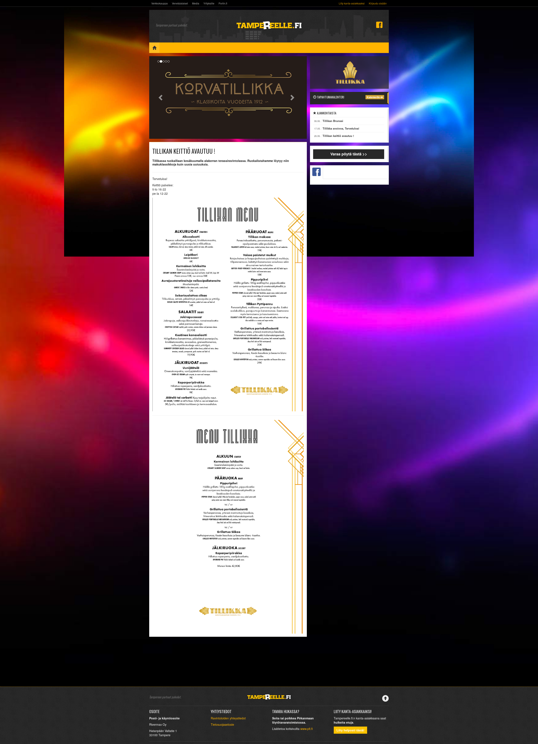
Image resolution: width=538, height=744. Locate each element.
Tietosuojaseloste (222, 724)
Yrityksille (208, 3)
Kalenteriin (373, 97)
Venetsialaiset (180, 3)
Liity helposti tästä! (350, 730)
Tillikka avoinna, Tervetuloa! (341, 128)
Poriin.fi (223, 3)
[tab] (316, 172)
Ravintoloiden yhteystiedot (228, 718)
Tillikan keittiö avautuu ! (338, 136)
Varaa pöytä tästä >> (348, 154)
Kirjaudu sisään (378, 3)
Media (195, 3)
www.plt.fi (306, 729)
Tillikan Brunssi (333, 121)
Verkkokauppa (159, 3)
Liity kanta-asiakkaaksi (352, 3)
